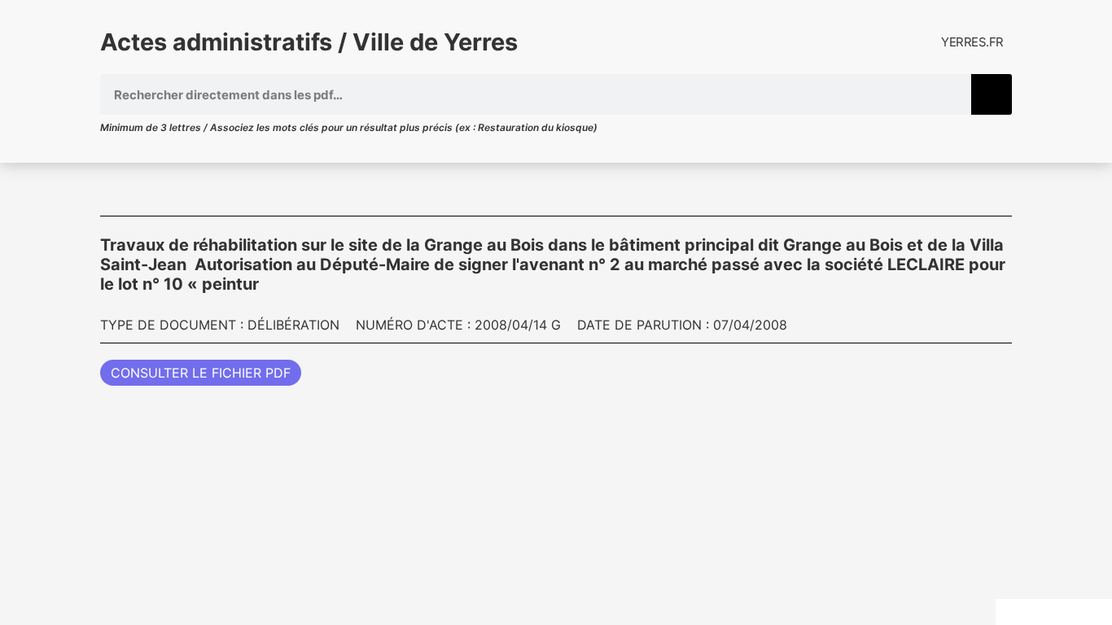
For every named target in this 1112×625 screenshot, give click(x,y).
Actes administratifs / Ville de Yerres (309, 42)
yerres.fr (972, 42)
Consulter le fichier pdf (201, 373)
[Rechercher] (991, 94)
